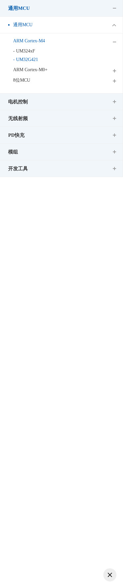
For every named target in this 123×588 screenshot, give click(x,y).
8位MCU (21, 80)
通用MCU (19, 8)
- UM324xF (24, 51)
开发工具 (18, 168)
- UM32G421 (25, 59)
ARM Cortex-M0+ (30, 69)
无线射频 (18, 118)
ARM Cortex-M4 (29, 40)
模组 (13, 151)
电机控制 (18, 101)
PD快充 (16, 135)
